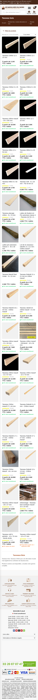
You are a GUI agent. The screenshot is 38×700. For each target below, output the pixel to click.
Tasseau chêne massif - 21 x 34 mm (10, 342)
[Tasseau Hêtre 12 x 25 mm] (28, 108)
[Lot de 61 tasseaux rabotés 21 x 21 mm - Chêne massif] (28, 234)
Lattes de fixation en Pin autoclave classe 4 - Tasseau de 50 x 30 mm (28, 216)
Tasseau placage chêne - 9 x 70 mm (8, 214)
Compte (34, 13)
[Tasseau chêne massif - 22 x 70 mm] (28, 362)
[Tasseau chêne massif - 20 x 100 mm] (10, 108)
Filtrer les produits (10, 30)
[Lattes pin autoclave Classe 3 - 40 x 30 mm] (10, 234)
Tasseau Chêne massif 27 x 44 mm (9, 405)
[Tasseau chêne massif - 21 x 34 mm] (10, 330)
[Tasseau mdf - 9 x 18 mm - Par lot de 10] (28, 171)
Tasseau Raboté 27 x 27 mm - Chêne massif (27, 438)
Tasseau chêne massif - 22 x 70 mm (28, 374)
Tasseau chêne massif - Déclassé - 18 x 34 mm (28, 343)
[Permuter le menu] (29, 7)
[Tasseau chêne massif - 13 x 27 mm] (28, 523)
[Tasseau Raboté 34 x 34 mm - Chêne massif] (10, 297)
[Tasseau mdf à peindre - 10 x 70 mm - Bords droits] (10, 523)
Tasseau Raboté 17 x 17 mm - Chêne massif (9, 438)
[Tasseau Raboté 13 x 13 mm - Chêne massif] (28, 458)
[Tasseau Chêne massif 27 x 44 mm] (10, 393)
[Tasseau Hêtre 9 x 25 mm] (28, 139)
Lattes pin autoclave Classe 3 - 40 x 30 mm (9, 247)
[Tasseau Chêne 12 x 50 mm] (28, 45)
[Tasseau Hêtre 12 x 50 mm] (10, 139)
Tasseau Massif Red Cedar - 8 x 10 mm (9, 275)
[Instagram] (19, 631)
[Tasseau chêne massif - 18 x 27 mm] (10, 492)
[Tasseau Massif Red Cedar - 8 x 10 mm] (10, 263)
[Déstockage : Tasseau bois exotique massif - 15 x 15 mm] (28, 492)
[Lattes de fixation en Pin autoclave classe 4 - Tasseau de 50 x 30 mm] (28, 202)
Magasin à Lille (19, 611)
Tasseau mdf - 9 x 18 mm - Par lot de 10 (27, 183)
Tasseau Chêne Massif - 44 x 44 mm (9, 470)
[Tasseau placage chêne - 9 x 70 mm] (10, 202)
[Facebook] (14, 631)
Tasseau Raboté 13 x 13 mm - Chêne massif (27, 471)
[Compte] (34, 12)
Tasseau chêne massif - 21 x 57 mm (10, 374)
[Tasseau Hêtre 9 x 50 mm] (10, 171)
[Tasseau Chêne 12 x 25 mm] (10, 45)
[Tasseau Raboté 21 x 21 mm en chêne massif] (28, 263)
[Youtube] (16, 631)
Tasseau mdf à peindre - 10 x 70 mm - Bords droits (9, 536)
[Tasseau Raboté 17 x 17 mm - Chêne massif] (10, 425)
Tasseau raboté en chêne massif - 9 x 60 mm (27, 310)
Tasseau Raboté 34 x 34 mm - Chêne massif (9, 310)
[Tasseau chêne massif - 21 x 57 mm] (10, 362)
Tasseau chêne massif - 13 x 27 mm (28, 535)
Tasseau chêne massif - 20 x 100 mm (10, 119)
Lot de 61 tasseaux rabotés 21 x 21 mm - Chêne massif (27, 247)
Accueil (4, 23)
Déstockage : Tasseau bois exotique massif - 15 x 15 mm (28, 504)
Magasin (29, 13)
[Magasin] (29, 12)
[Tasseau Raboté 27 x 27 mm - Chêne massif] (28, 425)
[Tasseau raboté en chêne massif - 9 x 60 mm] (28, 297)
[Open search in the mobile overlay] (14, 12)
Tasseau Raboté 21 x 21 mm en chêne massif (27, 276)
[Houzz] (24, 631)
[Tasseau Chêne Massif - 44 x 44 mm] (10, 458)
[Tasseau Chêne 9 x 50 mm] (28, 76)
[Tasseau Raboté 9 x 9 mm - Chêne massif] (28, 393)
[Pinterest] (22, 631)
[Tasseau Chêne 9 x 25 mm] (10, 76)
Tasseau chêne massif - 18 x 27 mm (10, 504)
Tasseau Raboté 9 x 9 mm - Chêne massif (27, 405)
